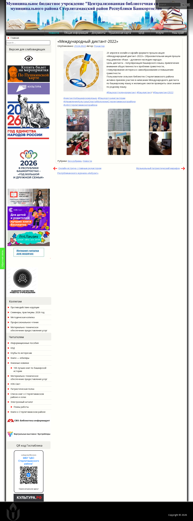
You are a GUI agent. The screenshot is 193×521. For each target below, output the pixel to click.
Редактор (99, 45)
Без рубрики (74, 160)
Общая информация (76, 32)
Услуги (159, 32)
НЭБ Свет (15, 383)
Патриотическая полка (22, 388)
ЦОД (141, 32)
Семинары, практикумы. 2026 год (27, 312)
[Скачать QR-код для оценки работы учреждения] (29, 295)
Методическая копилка (23, 317)
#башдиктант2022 (163, 92)
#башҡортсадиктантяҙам (111, 98)
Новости (54, 32)
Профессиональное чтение (25, 322)
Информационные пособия (25, 343)
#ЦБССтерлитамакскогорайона (80, 104)
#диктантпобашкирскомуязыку (80, 98)
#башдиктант (144, 92)
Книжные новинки (20, 362)
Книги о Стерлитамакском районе (28, 411)
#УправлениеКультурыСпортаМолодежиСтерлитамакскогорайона (99, 101)
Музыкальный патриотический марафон (158, 168)
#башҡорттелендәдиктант (121, 92)
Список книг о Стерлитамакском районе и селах (27, 395)
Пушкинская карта (120, 32)
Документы (98, 32)
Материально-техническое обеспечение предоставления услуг (29, 329)
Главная (15, 37)
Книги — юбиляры (20, 357)
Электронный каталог (22, 401)
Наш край (178, 32)
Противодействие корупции (25, 307)
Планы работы (21, 406)
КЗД (13, 348)
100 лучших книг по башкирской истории (30, 369)
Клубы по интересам (21, 353)
